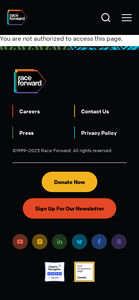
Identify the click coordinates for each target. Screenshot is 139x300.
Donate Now (69, 182)
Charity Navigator (54, 272)
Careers (29, 111)
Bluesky (79, 241)
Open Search (107, 17)
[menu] (126, 18)
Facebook (99, 241)
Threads (119, 241)
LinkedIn (59, 241)
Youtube (20, 241)
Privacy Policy (99, 132)
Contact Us (95, 111)
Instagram (39, 241)
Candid (84, 272)
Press (26, 132)
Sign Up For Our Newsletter (69, 208)
